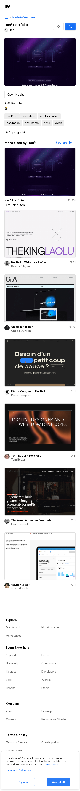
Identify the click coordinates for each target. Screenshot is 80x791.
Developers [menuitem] (48, 671)
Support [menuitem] (11, 655)
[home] (7, 7)
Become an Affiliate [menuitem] (53, 719)
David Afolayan (20, 266)
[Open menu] (74, 6)
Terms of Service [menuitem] (16, 742)
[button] (58, 26)
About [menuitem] (9, 711)
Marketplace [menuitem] (13, 635)
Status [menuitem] (45, 688)
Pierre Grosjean (21, 395)
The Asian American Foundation (32, 520)
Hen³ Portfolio (14, 200)
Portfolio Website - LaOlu (28, 262)
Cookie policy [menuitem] (50, 742)
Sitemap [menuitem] (46, 711)
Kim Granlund (19, 524)
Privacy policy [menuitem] (14, 750)
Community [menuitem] (48, 663)
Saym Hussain (20, 584)
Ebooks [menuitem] (10, 688)
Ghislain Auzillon (22, 326)
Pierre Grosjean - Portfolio (29, 391)
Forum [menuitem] (45, 655)
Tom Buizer (18, 459)
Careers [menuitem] (11, 719)
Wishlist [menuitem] (46, 679)
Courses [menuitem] (11, 671)
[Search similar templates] (70, 26)
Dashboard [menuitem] (13, 627)
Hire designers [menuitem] (50, 627)
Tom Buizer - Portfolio (26, 455)
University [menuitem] (12, 663)
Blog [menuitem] (9, 679)
